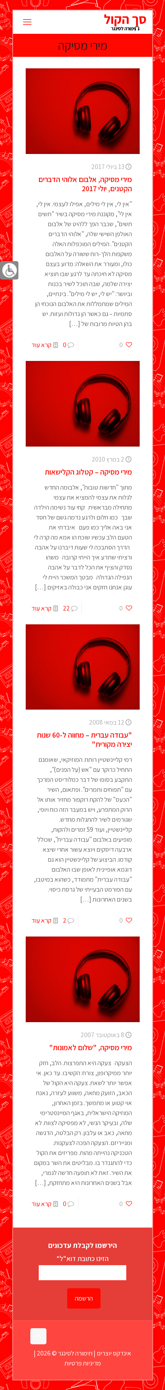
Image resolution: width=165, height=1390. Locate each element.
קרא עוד (41, 345)
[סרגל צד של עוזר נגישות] (9, 270)
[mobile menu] (27, 21)
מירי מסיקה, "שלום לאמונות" (90, 1047)
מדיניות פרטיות (82, 1363)
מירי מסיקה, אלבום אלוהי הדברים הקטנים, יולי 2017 (85, 184)
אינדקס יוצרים (114, 1353)
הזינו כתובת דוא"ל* (82, 1258)
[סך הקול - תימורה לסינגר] (125, 21)
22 (66, 608)
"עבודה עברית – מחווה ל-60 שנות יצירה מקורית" (84, 739)
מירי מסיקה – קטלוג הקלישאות (88, 472)
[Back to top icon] (38, 1336)
